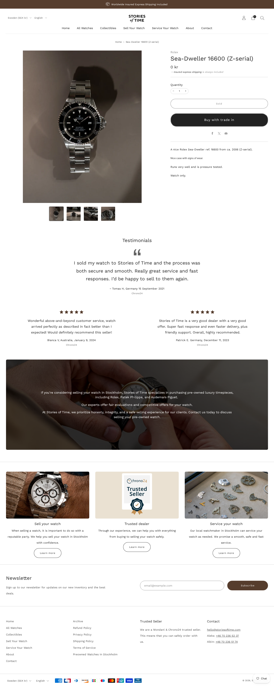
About (190, 28)
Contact (206, 28)
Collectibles (108, 28)
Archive (78, 621)
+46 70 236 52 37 (227, 635)
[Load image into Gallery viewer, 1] (56, 214)
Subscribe (248, 585)
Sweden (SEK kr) (18, 17)
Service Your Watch (165, 28)
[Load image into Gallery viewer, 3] (91, 214)
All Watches (85, 28)
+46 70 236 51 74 (227, 641)
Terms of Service (84, 647)
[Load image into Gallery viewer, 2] (73, 214)
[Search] (262, 18)
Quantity (176, 85)
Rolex (174, 52)
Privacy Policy (82, 634)
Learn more (47, 553)
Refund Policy (82, 627)
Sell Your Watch (134, 28)
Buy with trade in (219, 120)
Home (66, 28)
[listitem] (136, 4)
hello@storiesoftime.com (224, 629)
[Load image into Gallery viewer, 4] (108, 214)
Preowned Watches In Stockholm (95, 654)
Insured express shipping (188, 72)
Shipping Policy (83, 641)
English (39, 17)
